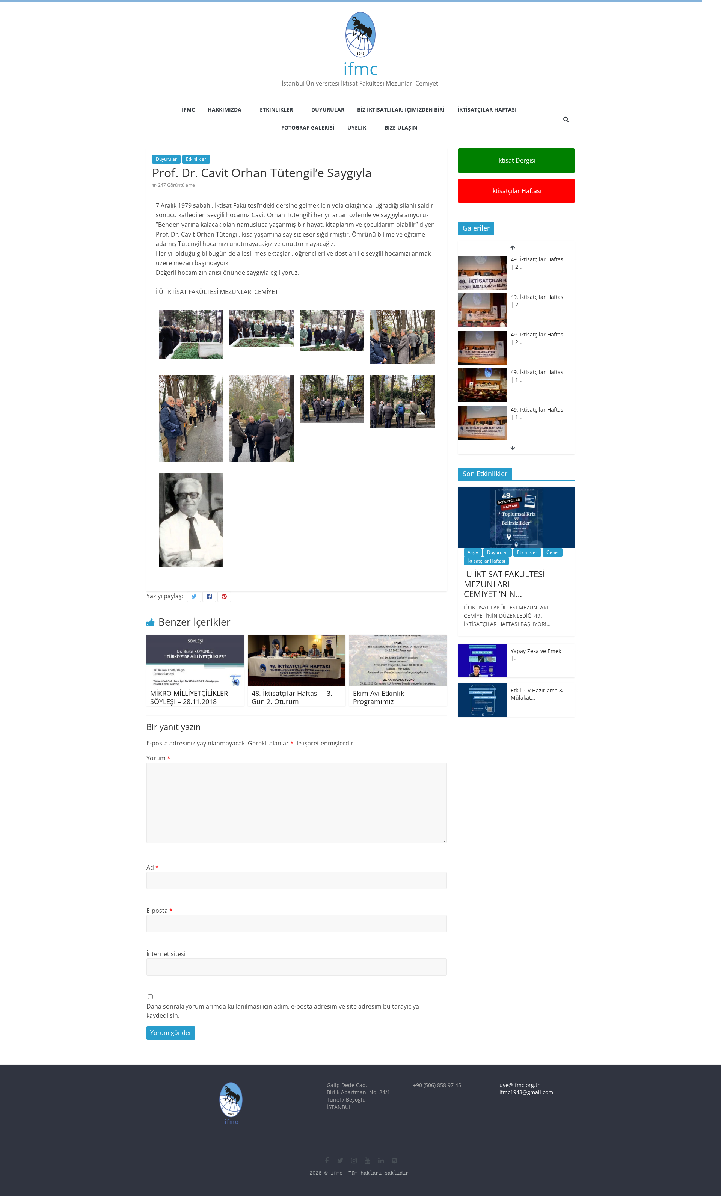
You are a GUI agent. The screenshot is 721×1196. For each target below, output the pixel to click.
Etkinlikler (276, 109)
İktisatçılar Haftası (487, 109)
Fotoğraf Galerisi (308, 127)
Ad (152, 867)
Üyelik (356, 127)
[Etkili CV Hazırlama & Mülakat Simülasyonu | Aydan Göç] (482, 687)
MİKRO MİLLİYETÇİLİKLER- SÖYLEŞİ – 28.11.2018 (190, 697)
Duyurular (327, 109)
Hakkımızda (224, 109)
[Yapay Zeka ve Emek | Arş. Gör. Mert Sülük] (482, 647)
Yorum (158, 758)
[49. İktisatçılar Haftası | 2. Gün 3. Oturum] (482, 259)
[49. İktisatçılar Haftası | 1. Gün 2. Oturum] (482, 372)
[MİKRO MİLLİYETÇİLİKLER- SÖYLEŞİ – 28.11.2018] (195, 639)
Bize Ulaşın (401, 127)
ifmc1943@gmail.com (526, 1092)
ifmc (360, 68)
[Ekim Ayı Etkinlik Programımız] (398, 639)
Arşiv (473, 552)
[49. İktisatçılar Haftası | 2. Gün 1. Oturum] (482, 334)
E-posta (159, 910)
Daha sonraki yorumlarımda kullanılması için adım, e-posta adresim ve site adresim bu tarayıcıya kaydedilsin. (282, 1011)
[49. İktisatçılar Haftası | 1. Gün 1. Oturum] (482, 409)
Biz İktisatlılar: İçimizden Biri (401, 109)
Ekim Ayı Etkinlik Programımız (378, 697)
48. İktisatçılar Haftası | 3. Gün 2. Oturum (292, 697)
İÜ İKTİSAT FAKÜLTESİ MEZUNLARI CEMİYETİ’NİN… (504, 583)
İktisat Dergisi (516, 160)
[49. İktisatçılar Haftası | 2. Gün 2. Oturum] (482, 297)
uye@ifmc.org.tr (519, 1085)
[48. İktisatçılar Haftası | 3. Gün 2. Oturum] (296, 639)
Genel (552, 552)
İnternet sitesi (166, 954)
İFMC (188, 109)
